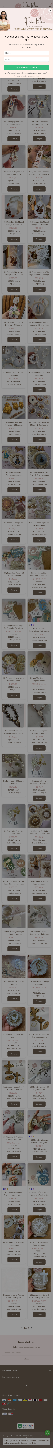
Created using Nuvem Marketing (26, 76)
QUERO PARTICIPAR (26, 67)
